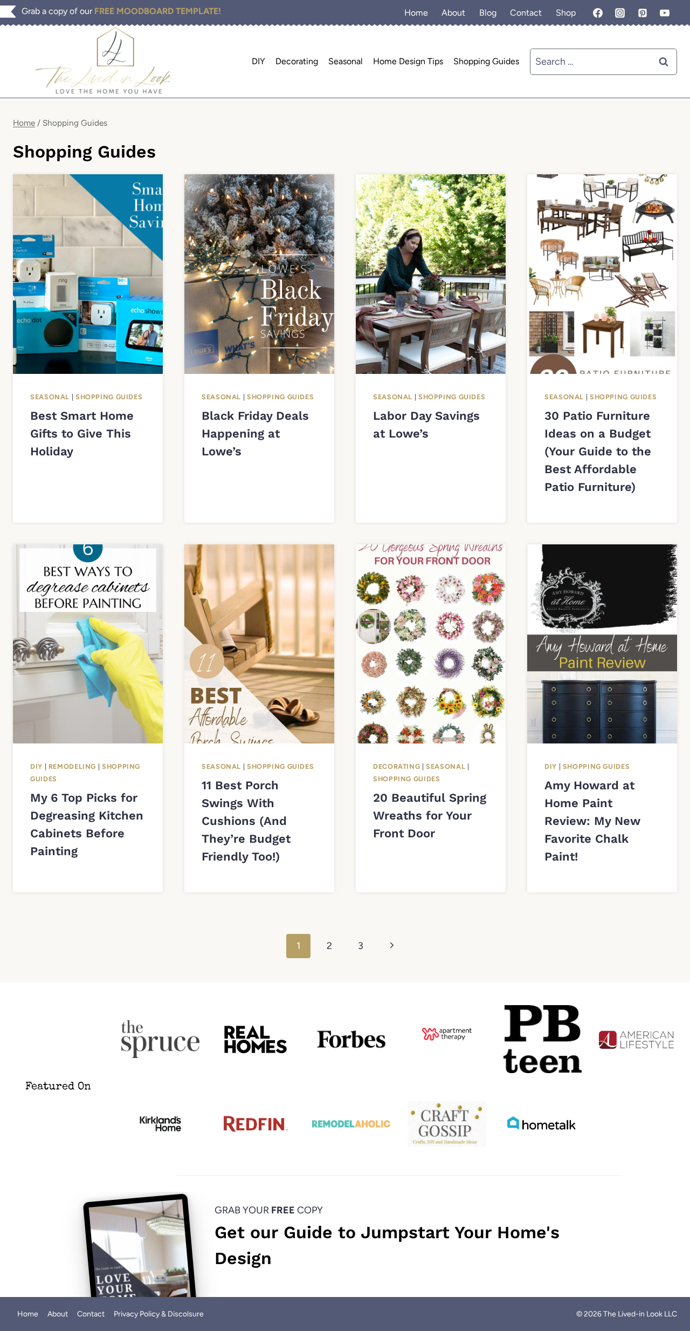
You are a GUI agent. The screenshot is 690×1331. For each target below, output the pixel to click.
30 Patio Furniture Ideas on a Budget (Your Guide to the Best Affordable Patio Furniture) (597, 451)
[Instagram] (620, 13)
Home (416, 13)
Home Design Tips (408, 61)
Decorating (296, 61)
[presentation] (88, 274)
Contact (526, 13)
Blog (487, 13)
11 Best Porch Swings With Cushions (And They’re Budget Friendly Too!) (246, 821)
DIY (258, 61)
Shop (566, 13)
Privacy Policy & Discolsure (159, 1314)
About (453, 13)
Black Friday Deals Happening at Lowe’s (255, 433)
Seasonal (345, 61)
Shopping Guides (486, 61)
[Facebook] (598, 13)
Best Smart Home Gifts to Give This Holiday (82, 433)
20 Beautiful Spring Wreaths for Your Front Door (429, 815)
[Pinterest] (642, 13)
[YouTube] (664, 13)
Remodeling (72, 766)
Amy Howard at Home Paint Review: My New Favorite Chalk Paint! (592, 821)
